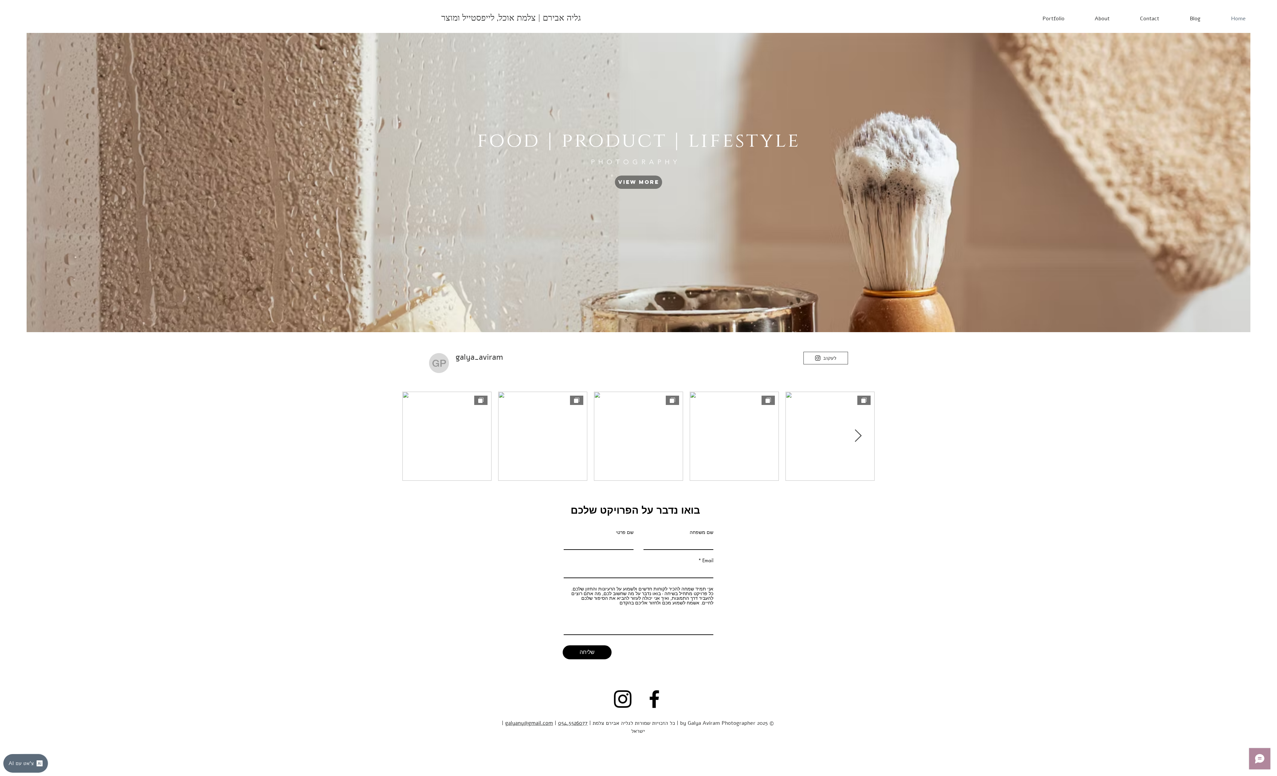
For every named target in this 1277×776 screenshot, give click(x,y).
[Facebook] (654, 699)
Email (707, 560)
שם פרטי (625, 532)
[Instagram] (623, 699)
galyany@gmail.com (529, 723)
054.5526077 (573, 723)
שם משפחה (701, 532)
